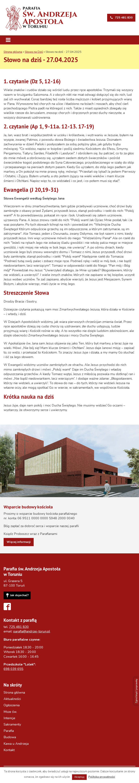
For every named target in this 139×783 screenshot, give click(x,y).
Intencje (9, 718)
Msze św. (10, 712)
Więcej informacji (19, 542)
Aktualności (12, 699)
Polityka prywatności (101, 777)
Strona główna (13, 52)
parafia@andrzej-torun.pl (31, 631)
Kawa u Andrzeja (16, 743)
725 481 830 (19, 627)
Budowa (10, 737)
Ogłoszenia (12, 705)
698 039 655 (13, 669)
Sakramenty (12, 724)
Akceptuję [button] (79, 777)
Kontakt (9, 750)
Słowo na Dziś (34, 52)
